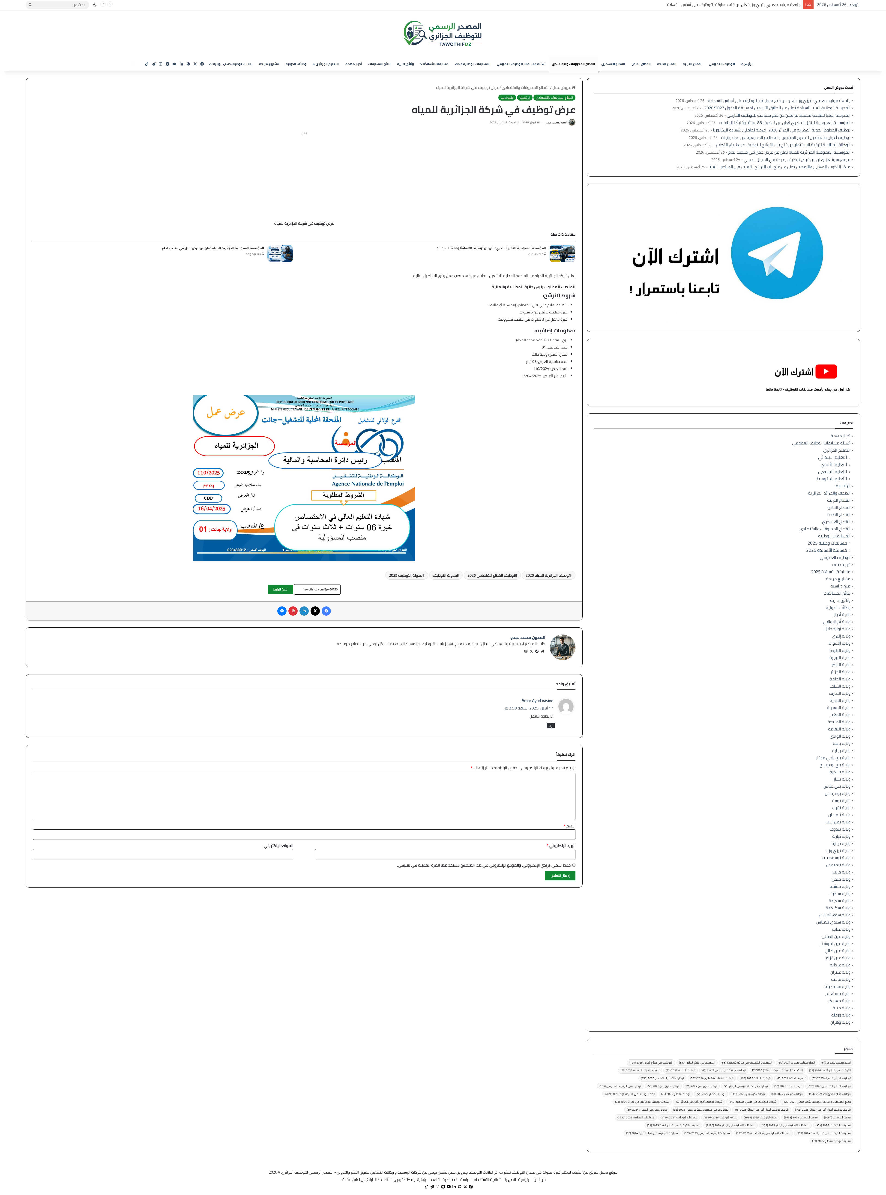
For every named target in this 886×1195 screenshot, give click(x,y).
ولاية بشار (842, 779)
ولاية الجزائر (840, 671)
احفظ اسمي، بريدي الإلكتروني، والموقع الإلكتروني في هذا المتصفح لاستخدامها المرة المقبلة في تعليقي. (484, 865)
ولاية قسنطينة (837, 986)
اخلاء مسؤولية (428, 1179)
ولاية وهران (840, 1022)
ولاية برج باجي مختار (833, 757)
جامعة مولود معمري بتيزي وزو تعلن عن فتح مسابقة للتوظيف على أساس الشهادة (779, 100)
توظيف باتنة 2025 (787, 1086)
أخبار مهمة (353, 64)
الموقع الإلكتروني (278, 845)
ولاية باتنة (841, 743)
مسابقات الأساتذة (435, 64)
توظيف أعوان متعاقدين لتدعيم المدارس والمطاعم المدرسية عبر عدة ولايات (785, 137)
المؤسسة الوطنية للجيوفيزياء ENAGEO (777, 1070)
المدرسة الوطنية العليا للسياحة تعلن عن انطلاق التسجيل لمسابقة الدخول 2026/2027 (732, 4)
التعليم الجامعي (832, 471)
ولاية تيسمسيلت (836, 857)
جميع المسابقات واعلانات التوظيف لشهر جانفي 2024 (817, 1101)
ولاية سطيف (839, 893)
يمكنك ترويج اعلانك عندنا (395, 1179)
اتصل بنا (510, 1179)
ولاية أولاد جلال (837, 628)
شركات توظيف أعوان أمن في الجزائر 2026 (762, 1109)
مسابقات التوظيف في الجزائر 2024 (730, 1125)
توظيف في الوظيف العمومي (620, 1086)
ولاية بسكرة (839, 771)
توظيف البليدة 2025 (680, 1070)
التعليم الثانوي (834, 464)
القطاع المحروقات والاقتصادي (573, 64)
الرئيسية (747, 64)
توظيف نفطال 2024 (711, 1094)
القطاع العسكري (613, 64)
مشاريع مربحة (269, 64)
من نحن (540, 1179)
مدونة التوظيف (445, 575)
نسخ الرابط (280, 589)
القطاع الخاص (641, 64)
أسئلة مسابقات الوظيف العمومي (521, 64)
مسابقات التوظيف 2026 (833, 1125)
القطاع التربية (692, 64)
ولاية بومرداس (837, 793)
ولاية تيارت (841, 836)
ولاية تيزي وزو (838, 850)
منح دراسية (840, 586)
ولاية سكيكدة (838, 907)
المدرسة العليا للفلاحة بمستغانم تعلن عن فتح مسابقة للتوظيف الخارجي (788, 115)
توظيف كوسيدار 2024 (787, 1094)
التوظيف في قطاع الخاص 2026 (830, 1070)
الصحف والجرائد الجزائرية (829, 493)
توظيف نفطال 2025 (675, 1094)
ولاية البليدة (839, 650)
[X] (531, 651)
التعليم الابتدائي (832, 457)
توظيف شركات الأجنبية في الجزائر (746, 1086)
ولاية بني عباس (836, 786)
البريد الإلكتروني (561, 845)
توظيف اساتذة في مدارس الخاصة (724, 1070)
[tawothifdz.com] (443, 33)
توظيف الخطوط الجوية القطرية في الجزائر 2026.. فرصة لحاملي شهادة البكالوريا (781, 130)
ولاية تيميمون (838, 864)
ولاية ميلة (841, 1007)
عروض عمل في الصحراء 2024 (647, 1109)
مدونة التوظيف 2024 (801, 1117)
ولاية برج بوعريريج (835, 764)
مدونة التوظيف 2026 (720, 1117)
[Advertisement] (304, 169)
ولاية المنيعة (839, 721)
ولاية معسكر (839, 1000)
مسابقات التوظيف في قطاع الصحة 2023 (673, 1125)
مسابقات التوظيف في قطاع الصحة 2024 (824, 1133)
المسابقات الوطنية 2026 (472, 64)
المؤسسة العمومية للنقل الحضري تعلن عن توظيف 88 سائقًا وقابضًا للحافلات (491, 248)
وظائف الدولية (296, 64)
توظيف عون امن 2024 (701, 1086)
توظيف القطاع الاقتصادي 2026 (829, 1086)
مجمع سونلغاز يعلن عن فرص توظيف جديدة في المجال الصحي (797, 159)
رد (550, 725)
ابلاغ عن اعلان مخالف (357, 1179)
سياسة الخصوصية (457, 1179)
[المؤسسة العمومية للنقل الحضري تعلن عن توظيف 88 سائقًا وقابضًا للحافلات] (562, 253)
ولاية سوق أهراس (834, 914)
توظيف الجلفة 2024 (791, 1078)
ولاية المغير (840, 714)
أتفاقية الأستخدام (487, 1179)
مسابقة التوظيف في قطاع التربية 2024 (652, 1133)
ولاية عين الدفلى (835, 936)
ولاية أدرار (842, 614)
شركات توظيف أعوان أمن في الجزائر (699, 1101)
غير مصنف (841, 564)
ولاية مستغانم (837, 993)
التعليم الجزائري (327, 64)
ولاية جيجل (841, 879)
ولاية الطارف (839, 693)
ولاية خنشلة (840, 886)
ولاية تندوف (840, 829)
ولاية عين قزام (838, 957)
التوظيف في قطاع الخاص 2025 (651, 1062)
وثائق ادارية (405, 64)
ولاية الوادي (840, 736)
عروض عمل (562, 87)
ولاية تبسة (841, 800)
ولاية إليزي (841, 636)
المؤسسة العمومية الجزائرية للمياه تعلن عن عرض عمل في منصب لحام (213, 248)
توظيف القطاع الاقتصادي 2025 (491, 575)
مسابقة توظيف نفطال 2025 (831, 1141)
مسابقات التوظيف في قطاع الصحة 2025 (763, 1133)
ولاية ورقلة (840, 1015)
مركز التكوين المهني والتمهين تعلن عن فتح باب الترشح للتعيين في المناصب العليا (779, 167)
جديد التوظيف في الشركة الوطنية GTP (630, 1094)
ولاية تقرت (841, 807)
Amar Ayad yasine (537, 700)
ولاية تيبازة (841, 843)
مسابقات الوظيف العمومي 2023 (707, 1133)
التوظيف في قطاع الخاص (697, 1062)
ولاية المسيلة (838, 707)
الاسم (569, 826)
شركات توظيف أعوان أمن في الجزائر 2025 (823, 1109)
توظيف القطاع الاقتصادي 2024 (711, 1078)
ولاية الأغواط (839, 643)
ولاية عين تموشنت (834, 943)
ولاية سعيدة (839, 900)
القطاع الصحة (666, 64)
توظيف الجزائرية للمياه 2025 (548, 575)
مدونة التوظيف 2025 (405, 575)
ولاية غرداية (840, 965)
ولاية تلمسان (839, 814)
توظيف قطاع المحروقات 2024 (830, 1094)
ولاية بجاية (841, 750)
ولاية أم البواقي (836, 621)
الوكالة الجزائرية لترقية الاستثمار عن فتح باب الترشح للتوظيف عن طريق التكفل (783, 145)
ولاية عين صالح (837, 950)
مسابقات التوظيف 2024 (679, 1117)
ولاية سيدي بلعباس (833, 922)
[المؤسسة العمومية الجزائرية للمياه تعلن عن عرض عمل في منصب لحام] (280, 253)
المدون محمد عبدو (556, 122)
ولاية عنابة (841, 929)
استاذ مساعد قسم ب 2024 (796, 1062)
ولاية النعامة (839, 729)
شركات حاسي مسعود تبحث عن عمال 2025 (700, 1109)
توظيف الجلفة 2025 (755, 1078)
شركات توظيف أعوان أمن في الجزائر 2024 (642, 1101)
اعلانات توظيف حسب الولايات (231, 64)
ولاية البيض (840, 664)
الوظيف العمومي (722, 64)
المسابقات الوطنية (834, 535)
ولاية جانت (507, 97)
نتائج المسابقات (379, 64)
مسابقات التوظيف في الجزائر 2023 (785, 1125)
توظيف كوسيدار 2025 (748, 1094)
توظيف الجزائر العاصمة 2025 (640, 1070)
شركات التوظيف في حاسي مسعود (752, 1101)
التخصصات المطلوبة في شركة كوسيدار (746, 1062)
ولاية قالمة (840, 979)
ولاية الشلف (840, 686)
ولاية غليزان (840, 972)
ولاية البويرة (839, 657)
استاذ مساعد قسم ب (836, 1062)
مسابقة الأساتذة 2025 (826, 550)
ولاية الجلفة (840, 678)
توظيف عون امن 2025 (663, 1086)
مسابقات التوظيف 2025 (635, 1117)
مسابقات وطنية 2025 (827, 543)
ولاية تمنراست (838, 822)
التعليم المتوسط (832, 478)
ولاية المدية (840, 700)
